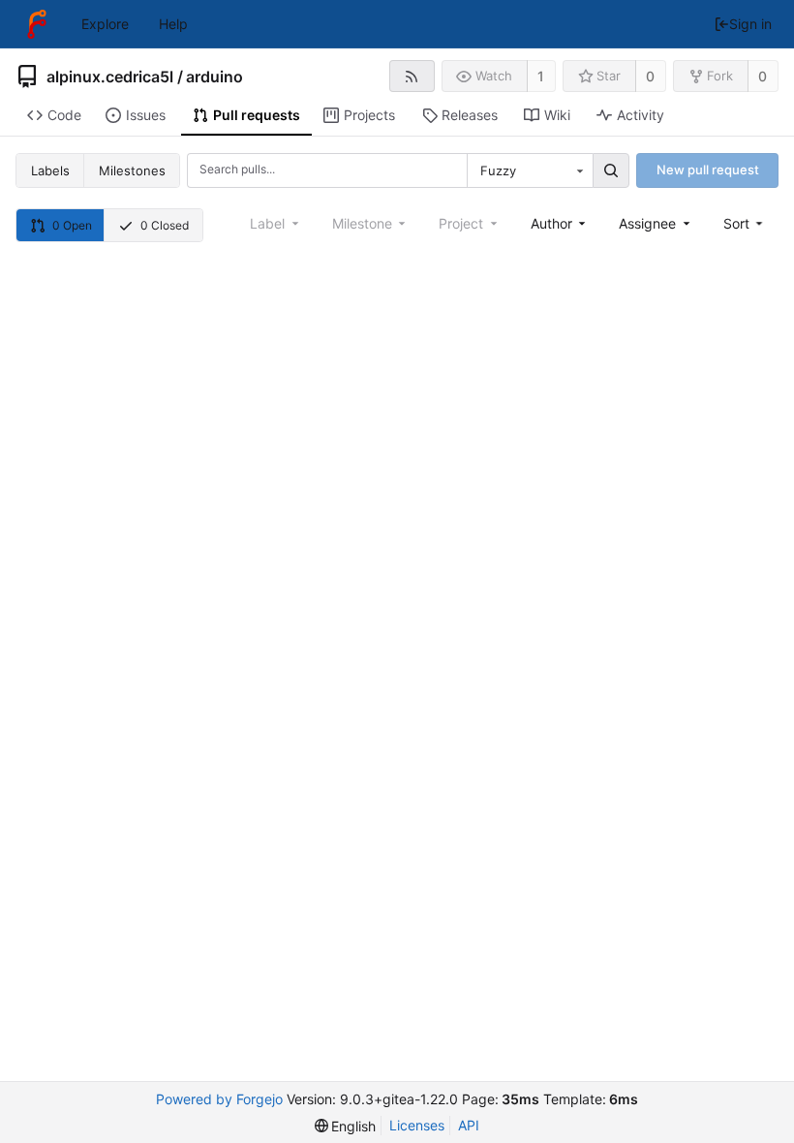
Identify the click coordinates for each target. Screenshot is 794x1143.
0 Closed (164, 225)
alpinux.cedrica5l (109, 76)
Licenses (416, 1125)
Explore (105, 23)
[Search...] (611, 170)
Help (173, 23)
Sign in (750, 23)
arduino (214, 76)
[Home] (37, 24)
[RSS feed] (412, 76)
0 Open (72, 225)
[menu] (745, 223)
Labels (50, 170)
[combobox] (530, 170)
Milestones (132, 170)
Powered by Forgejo (219, 1099)
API (468, 1125)
